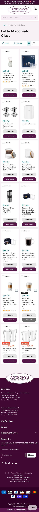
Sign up (31, 455)
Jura (23, 126)
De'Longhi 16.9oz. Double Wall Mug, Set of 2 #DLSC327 (28, 255)
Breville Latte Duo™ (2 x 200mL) (29, 350)
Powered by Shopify (19, 506)
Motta (4, 128)
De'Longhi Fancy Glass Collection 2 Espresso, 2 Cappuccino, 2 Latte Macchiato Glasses (28, 77)
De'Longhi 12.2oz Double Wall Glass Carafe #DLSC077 (9, 167)
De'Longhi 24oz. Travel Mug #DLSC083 (8, 210)
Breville (5, 353)
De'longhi (24, 83)
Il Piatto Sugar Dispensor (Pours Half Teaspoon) (9, 75)
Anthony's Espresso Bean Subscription (18, 477)
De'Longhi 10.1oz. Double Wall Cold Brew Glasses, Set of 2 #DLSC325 (10, 256)
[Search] (35, 17)
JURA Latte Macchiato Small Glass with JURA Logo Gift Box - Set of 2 (28, 302)
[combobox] (16, 17)
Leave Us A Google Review (10, 449)
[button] (19, 510)
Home (5, 25)
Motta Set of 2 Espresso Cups (8, 125)
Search (7, 473)
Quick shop (10, 90)
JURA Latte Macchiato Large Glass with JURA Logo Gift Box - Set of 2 (9, 302)
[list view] (33, 43)
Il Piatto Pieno (7, 79)
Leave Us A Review (16, 480)
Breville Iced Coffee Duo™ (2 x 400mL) (9, 350)
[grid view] (29, 43)
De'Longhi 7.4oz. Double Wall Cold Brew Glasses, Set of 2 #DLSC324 (29, 211)
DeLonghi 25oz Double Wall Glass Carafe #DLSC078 (28, 167)
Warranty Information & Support (19, 482)
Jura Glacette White (28, 124)
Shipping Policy (18, 475)
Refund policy (28, 473)
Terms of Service (16, 473)
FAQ (25, 480)
